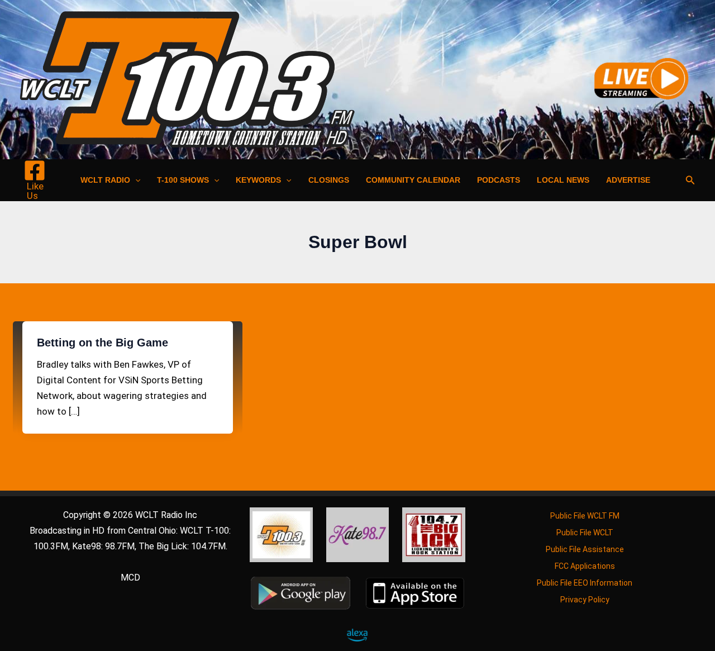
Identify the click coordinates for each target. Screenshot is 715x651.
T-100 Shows (183, 179)
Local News (563, 179)
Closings (328, 179)
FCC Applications (585, 566)
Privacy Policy (584, 599)
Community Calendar (413, 179)
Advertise (628, 179)
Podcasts (498, 179)
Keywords (258, 179)
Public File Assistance (585, 549)
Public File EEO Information (584, 582)
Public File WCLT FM (584, 515)
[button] (135, 180)
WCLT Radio (105, 179)
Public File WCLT (584, 532)
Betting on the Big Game (102, 342)
